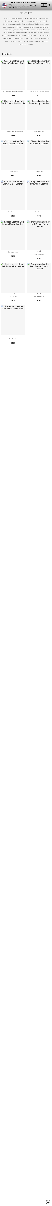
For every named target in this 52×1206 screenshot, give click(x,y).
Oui (43, 5)
